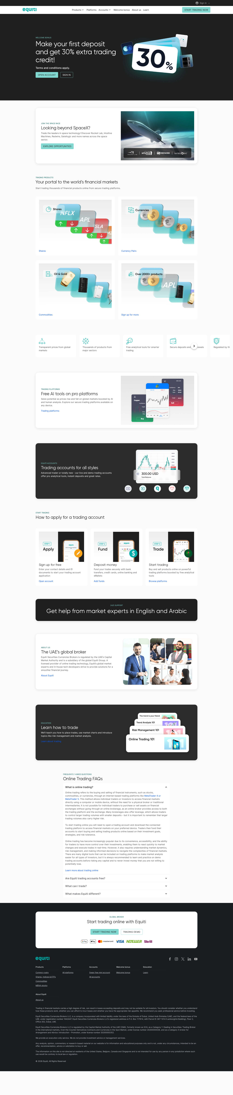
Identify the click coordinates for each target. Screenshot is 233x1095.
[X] (182, 959)
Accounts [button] (103, 10)
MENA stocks (41, 985)
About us (136, 10)
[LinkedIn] (189, 959)
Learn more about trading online (81, 870)
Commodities (41, 981)
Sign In (67, 75)
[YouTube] (195, 959)
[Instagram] (176, 959)
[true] (39, 346)
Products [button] (76, 10)
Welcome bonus (122, 10)
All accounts (94, 977)
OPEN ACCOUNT (47, 75)
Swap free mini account (99, 972)
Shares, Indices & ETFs (46, 977)
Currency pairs (42, 972)
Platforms (91, 10)
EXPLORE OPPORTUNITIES (57, 146)
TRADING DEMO (131, 931)
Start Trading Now (196, 10)
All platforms (67, 972)
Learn (146, 10)
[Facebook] (170, 959)
